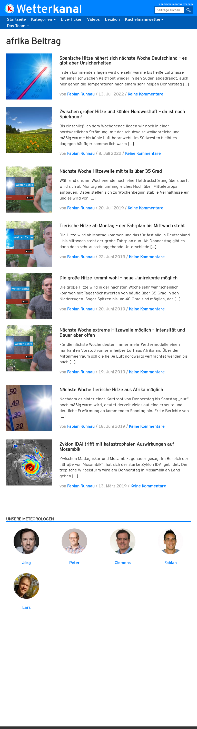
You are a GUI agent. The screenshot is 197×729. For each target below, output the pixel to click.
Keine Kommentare (145, 94)
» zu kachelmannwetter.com (176, 3)
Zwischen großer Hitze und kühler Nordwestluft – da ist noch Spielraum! (122, 114)
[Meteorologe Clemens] (122, 540)
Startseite (16, 19)
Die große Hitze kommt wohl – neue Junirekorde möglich (119, 277)
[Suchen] (188, 10)
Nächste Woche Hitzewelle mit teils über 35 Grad (111, 171)
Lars (26, 607)
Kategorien (42, 19)
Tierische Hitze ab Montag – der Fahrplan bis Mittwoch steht (122, 225)
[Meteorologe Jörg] (26, 540)
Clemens (123, 562)
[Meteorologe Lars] (26, 585)
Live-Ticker (71, 19)
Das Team (16, 25)
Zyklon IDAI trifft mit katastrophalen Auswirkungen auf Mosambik (117, 446)
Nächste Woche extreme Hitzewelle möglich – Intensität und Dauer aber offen (122, 332)
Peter (74, 562)
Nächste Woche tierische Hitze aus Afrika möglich (111, 389)
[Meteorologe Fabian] (170, 540)
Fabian (170, 562)
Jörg (26, 562)
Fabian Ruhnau (81, 94)
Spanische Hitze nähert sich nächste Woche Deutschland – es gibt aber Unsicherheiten (123, 60)
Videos (93, 19)
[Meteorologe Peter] (74, 540)
